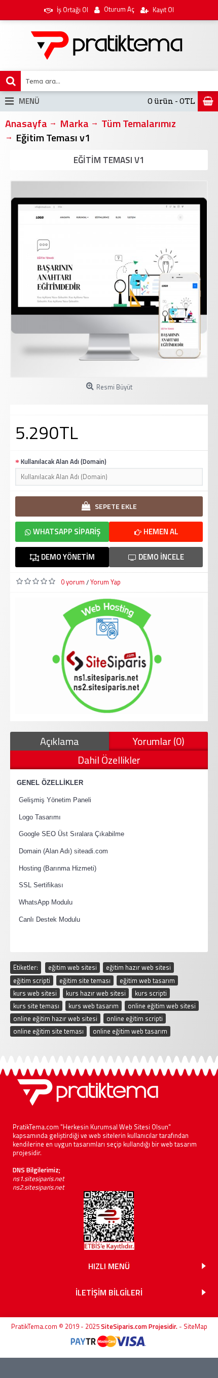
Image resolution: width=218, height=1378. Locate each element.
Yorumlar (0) (158, 741)
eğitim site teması (85, 980)
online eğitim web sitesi (162, 1006)
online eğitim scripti (134, 1018)
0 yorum (73, 582)
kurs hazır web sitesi (96, 993)
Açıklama (59, 741)
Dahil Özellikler (109, 760)
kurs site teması (36, 1006)
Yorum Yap (105, 582)
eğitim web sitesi (72, 967)
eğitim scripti (31, 980)
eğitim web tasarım (147, 980)
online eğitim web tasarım (130, 1031)
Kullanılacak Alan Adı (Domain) (63, 461)
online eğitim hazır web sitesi (55, 1018)
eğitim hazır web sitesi (138, 967)
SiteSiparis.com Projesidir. (139, 1326)
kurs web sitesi (35, 993)
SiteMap (195, 1326)
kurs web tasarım (93, 1006)
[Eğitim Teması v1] (109, 279)
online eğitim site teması (48, 1031)
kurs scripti (151, 993)
